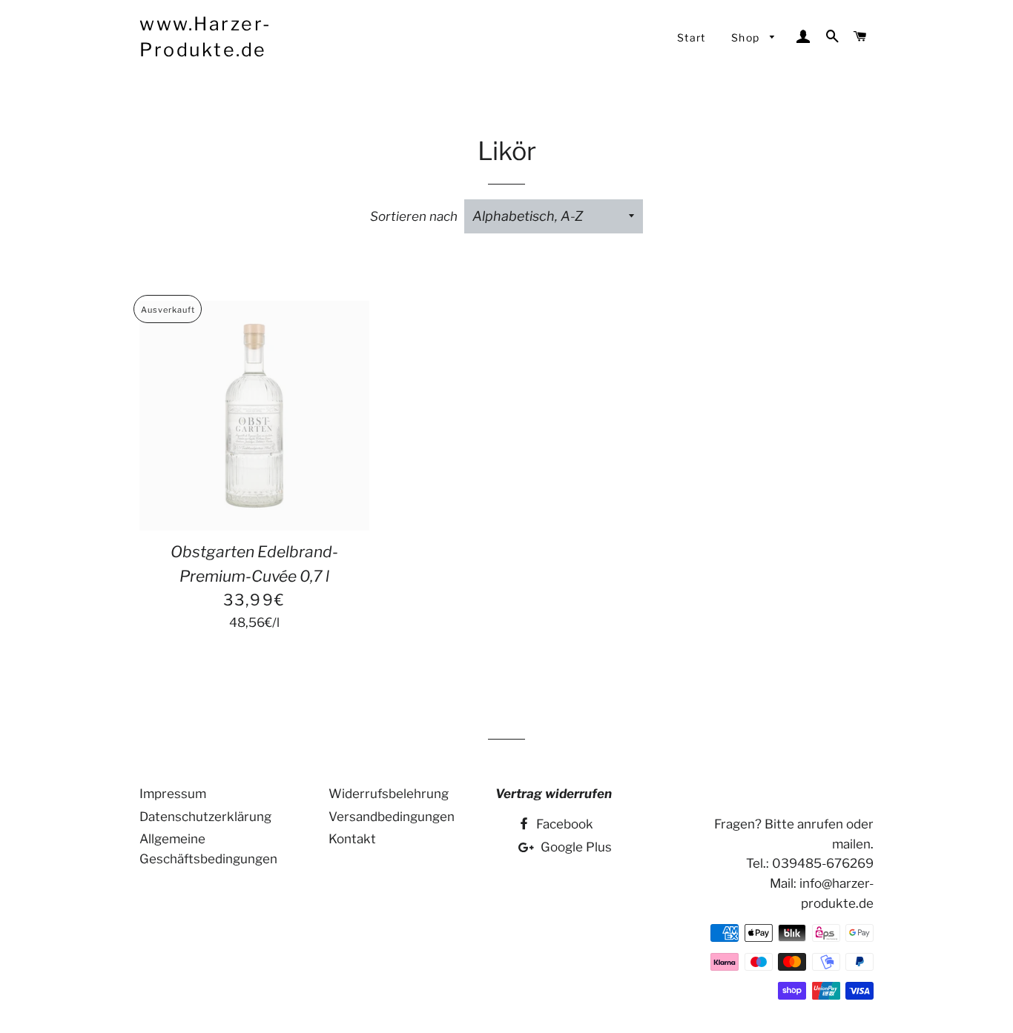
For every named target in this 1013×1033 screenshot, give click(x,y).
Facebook (563, 824)
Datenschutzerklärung (205, 816)
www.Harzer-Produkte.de (205, 37)
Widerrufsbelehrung (389, 793)
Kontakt (352, 838)
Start (691, 37)
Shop (747, 37)
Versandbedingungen (392, 816)
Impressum (172, 793)
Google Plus (575, 847)
